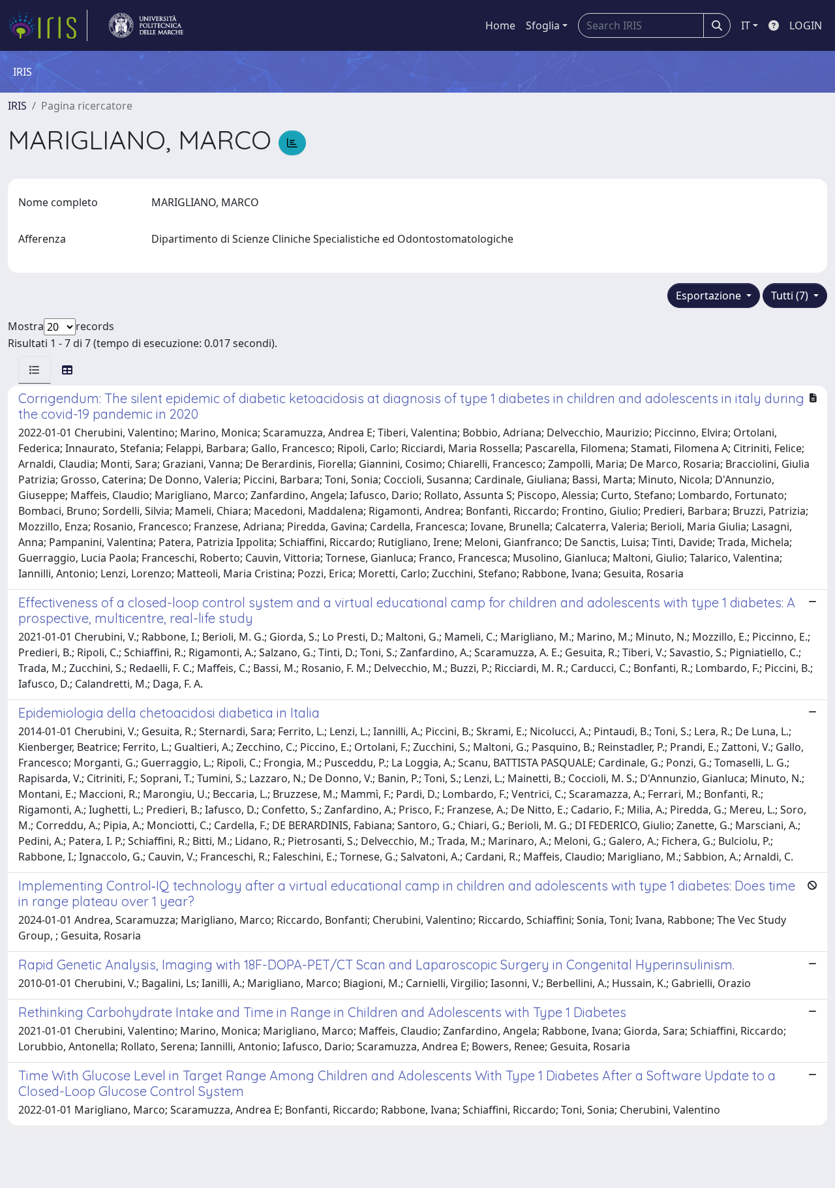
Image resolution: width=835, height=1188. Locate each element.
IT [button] (745, 25)
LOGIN (805, 25)
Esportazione (710, 295)
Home (500, 25)
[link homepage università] (146, 25)
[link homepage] (47, 25)
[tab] (34, 370)
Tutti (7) (791, 295)
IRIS (17, 106)
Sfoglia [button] (543, 25)
